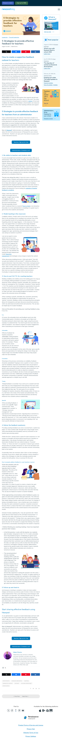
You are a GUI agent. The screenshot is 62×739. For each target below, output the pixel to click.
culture (30, 101)
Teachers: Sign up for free (21, 142)
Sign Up (46, 103)
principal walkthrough (26, 683)
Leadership (5, 37)
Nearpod (9, 130)
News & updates (48, 85)
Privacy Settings (31, 736)
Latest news (47, 54)
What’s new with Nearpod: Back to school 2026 (49, 50)
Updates (55, 85)
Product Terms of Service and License (30, 725)
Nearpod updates (48, 83)
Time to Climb (26, 206)
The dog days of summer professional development (50, 65)
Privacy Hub (31, 729)
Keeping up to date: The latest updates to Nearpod (50, 79)
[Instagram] (3, 668)
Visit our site (47, 32)
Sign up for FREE (21, 3)
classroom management (7, 255)
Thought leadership (14, 37)
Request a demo (8, 3)
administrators (6, 680)
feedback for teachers (7, 683)
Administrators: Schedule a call (21, 150)
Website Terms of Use (30, 733)
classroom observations (17, 680)
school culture (6, 685)
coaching (26, 680)
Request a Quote (48, 118)
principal (17, 683)
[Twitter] (5, 668)
